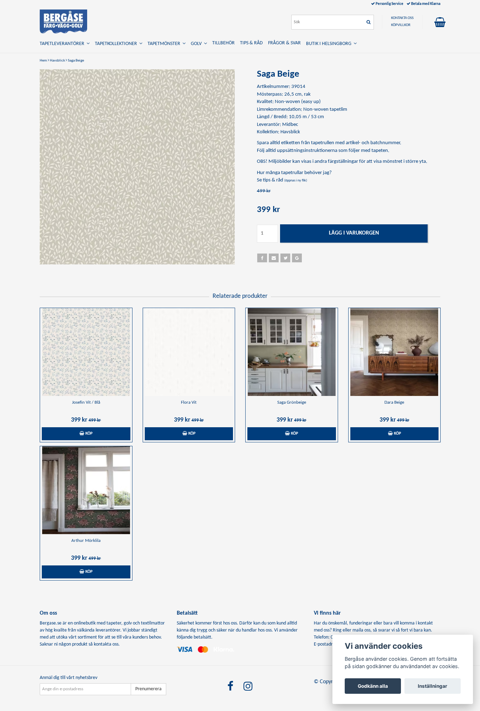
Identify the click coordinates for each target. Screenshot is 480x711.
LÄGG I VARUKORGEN (354, 233)
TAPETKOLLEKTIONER (117, 43)
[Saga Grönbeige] (292, 352)
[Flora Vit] (189, 352)
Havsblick (57, 61)
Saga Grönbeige (291, 402)
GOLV (197, 43)
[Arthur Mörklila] (86, 490)
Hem (43, 61)
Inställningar (432, 686)
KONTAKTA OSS (402, 18)
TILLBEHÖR (223, 43)
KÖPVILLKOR (400, 25)
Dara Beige (394, 402)
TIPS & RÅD (251, 43)
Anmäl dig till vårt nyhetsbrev (68, 677)
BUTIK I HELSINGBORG (329, 43)
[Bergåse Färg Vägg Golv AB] (63, 21)
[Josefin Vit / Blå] (86, 352)
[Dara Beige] (395, 352)
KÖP (88, 433)
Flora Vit (188, 402)
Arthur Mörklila (85, 540)
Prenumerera (148, 689)
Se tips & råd (282, 180)
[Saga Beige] (137, 166)
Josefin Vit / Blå (86, 402)
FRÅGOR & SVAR (284, 43)
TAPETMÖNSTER (165, 43)
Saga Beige (76, 61)
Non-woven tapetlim (325, 109)
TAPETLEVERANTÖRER (63, 43)
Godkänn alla (373, 686)
